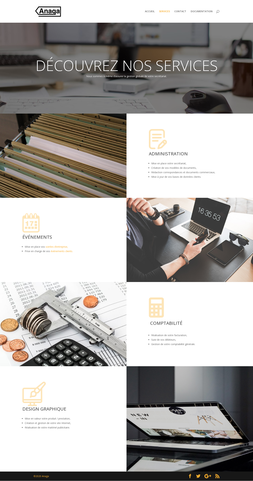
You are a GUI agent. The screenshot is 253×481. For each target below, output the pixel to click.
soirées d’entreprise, (57, 246)
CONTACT (180, 11)
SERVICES (164, 11)
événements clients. (62, 251)
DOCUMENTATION (202, 11)
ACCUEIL (150, 11)
